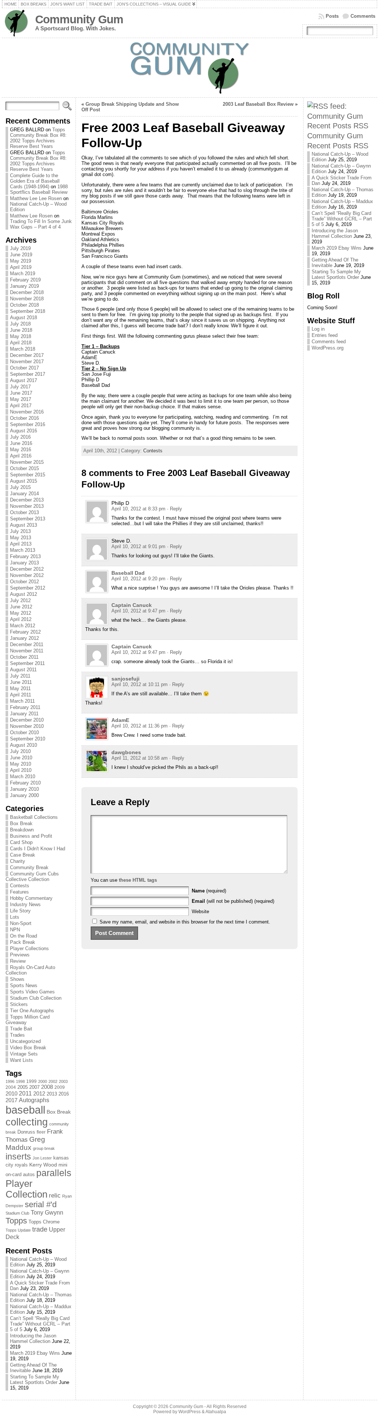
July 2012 (20, 600)
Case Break (22, 855)
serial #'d (41, 1204)
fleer (41, 1132)
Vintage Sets (24, 1054)
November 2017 (27, 361)
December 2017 (27, 355)
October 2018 (24, 305)
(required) (209, 891)
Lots (14, 917)
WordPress (189, 1411)
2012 (39, 1094)
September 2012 (27, 588)
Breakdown (22, 830)
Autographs (34, 1100)
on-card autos (20, 1174)
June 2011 (21, 682)
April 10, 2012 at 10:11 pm (139, 684)
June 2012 (21, 607)
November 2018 (27, 298)
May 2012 (20, 613)
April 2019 (20, 267)
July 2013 (20, 531)
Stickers (19, 1004)
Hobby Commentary (31, 898)
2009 (59, 1087)
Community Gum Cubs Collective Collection (32, 876)
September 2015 (27, 474)
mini (62, 1165)
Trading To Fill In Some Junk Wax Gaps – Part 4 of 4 (41, 224)
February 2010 (25, 783)
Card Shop (21, 842)
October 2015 (24, 468)
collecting (27, 1122)
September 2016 (27, 424)
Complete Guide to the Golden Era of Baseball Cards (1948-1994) (35, 181)
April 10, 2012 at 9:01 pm (138, 546)
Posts (332, 16)
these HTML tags (138, 880)
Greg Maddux (25, 1143)
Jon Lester (42, 1158)
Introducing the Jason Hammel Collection (33, 1338)
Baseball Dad (128, 573)
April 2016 (20, 456)
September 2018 (27, 311)
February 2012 (25, 632)
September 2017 (27, 374)
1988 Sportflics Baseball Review (39, 189)
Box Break (21, 823)
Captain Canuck (131, 605)
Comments (363, 16)
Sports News (23, 985)
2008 (47, 1087)
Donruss (26, 1132)
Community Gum (79, 19)
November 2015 (27, 462)
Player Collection (26, 1188)
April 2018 (20, 342)
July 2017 (20, 386)
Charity (17, 861)
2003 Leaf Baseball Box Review (258, 104)
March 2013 (22, 550)
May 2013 (20, 537)
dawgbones (126, 752)
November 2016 (27, 412)
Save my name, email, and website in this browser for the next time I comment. (185, 922)
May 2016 (20, 449)
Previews (20, 955)
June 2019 (21, 254)
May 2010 (20, 764)
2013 (52, 1094)
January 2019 (24, 286)
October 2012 (24, 581)
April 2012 (20, 619)
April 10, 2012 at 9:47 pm (138, 611)
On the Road (23, 936)
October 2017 (24, 368)
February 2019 (25, 280)
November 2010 (27, 726)
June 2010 (21, 757)
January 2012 (24, 638)
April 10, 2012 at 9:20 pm (138, 578)
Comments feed (329, 341)
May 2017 (20, 399)
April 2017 (20, 405)
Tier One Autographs (32, 1010)
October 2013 (24, 512)
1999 (31, 1081)
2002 (52, 1081)
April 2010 (20, 770)
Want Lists (21, 1060)
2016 (63, 1094)
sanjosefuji (125, 679)
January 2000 (24, 795)
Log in (318, 329)
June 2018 (21, 330)
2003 (63, 1081)
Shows (17, 979)
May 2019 (20, 261)
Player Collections (29, 948)
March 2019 (22, 273)
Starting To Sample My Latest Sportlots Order (34, 1379)
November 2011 (26, 651)
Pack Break (22, 942)
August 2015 (23, 481)
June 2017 (21, 393)
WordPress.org (327, 348)
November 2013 (27, 506)
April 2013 (20, 544)
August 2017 (23, 380)
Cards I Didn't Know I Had (37, 848)
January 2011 (24, 713)
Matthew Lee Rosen (31, 216)
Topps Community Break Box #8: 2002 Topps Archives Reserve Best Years (38, 138)
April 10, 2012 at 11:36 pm (139, 726)
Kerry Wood (43, 1165)
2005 (22, 1087)
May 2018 (20, 336)
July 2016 (20, 437)
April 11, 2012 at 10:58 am (139, 758)
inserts (18, 1156)
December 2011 (26, 644)
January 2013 (24, 562)
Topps (16, 1220)
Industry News (25, 904)
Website (200, 911)
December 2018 (27, 292)
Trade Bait (21, 1029)
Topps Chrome (44, 1222)
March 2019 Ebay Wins (35, 1353)
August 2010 (23, 745)
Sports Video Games (32, 992)
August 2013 (23, 525)
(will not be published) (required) (233, 901)
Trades (17, 1035)
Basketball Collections (34, 817)
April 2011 (20, 695)
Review (18, 961)
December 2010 (27, 720)
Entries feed (325, 335)
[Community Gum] (189, 67)
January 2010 (24, 789)
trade (39, 1229)
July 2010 (20, 751)
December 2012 (27, 569)
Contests (19, 885)
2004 (11, 1087)
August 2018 (23, 317)
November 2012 (27, 575)
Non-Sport (20, 923)
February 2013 (25, 556)
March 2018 (22, 349)
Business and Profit (31, 836)
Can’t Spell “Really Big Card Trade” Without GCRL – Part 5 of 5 (40, 1324)
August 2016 (23, 430)
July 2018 (20, 324)
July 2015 (20, 487)
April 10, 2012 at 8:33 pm (138, 509)
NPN (15, 929)
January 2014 (24, 493)
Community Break (29, 867)
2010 (11, 1093)
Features (19, 892)
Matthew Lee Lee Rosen (36, 198)
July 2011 (20, 676)
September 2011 (27, 663)
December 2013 (27, 500)
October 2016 (24, 418)
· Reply (174, 509)
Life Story (20, 911)
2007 (34, 1087)
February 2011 (25, 707)
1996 (10, 1081)
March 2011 (22, 701)
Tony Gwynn (47, 1212)
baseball (25, 1110)
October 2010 (24, 732)
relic (55, 1195)
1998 (20, 1081)
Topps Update (18, 1230)
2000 (42, 1081)
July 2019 (20, 248)
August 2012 (23, 594)
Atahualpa (215, 1411)
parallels (53, 1173)
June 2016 (21, 443)
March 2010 (22, 776)
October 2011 (24, 657)
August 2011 (23, 669)
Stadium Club (17, 1213)
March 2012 (22, 625)
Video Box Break (28, 1047)
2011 (25, 1093)
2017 (11, 1100)
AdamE (120, 720)
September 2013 (27, 518)
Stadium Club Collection (35, 998)
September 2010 (27, 739)
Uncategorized (25, 1041)
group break (44, 1148)
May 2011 (20, 688)
